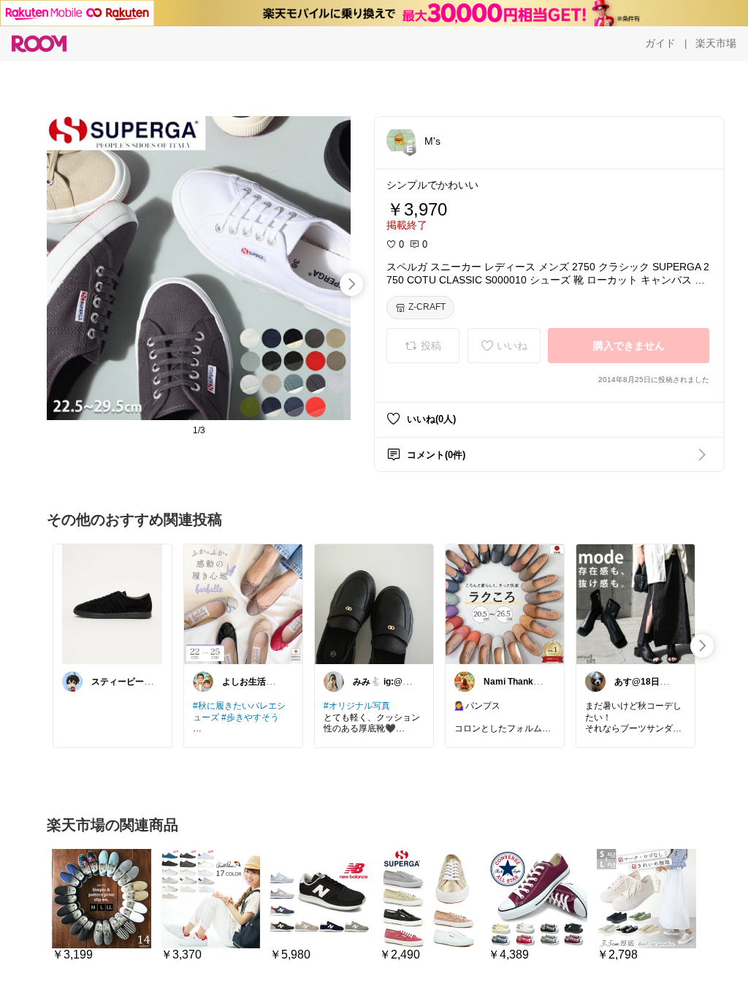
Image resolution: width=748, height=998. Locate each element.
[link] (112, 603)
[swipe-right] (351, 284)
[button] (401, 140)
